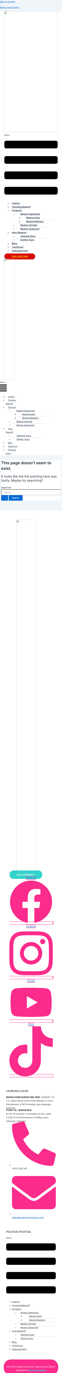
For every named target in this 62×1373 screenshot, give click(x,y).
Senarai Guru (28, 236)
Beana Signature (30, 214)
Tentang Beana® (21, 206)
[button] (31, 166)
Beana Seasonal (29, 228)
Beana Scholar (28, 225)
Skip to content (7, 1)
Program (17, 210)
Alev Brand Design (37, 1370)
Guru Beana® (19, 232)
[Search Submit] (4, 498)
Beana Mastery (35, 221)
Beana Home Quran (9, 7)
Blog (14, 243)
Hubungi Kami (20, 250)
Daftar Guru (27, 239)
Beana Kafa (33, 217)
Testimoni (17, 247)
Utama (16, 203)
